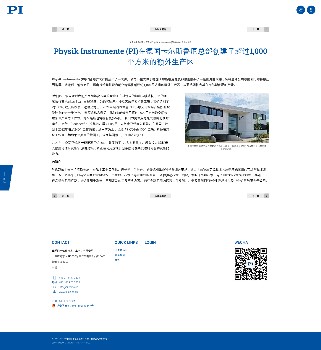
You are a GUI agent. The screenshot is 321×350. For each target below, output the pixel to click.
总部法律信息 (58, 342)
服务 (117, 259)
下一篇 (255, 29)
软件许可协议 (83, 342)
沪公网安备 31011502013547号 (75, 305)
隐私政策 (71, 342)
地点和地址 (121, 250)
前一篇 (65, 29)
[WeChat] (250, 263)
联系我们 (120, 255)
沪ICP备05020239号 (64, 300)
